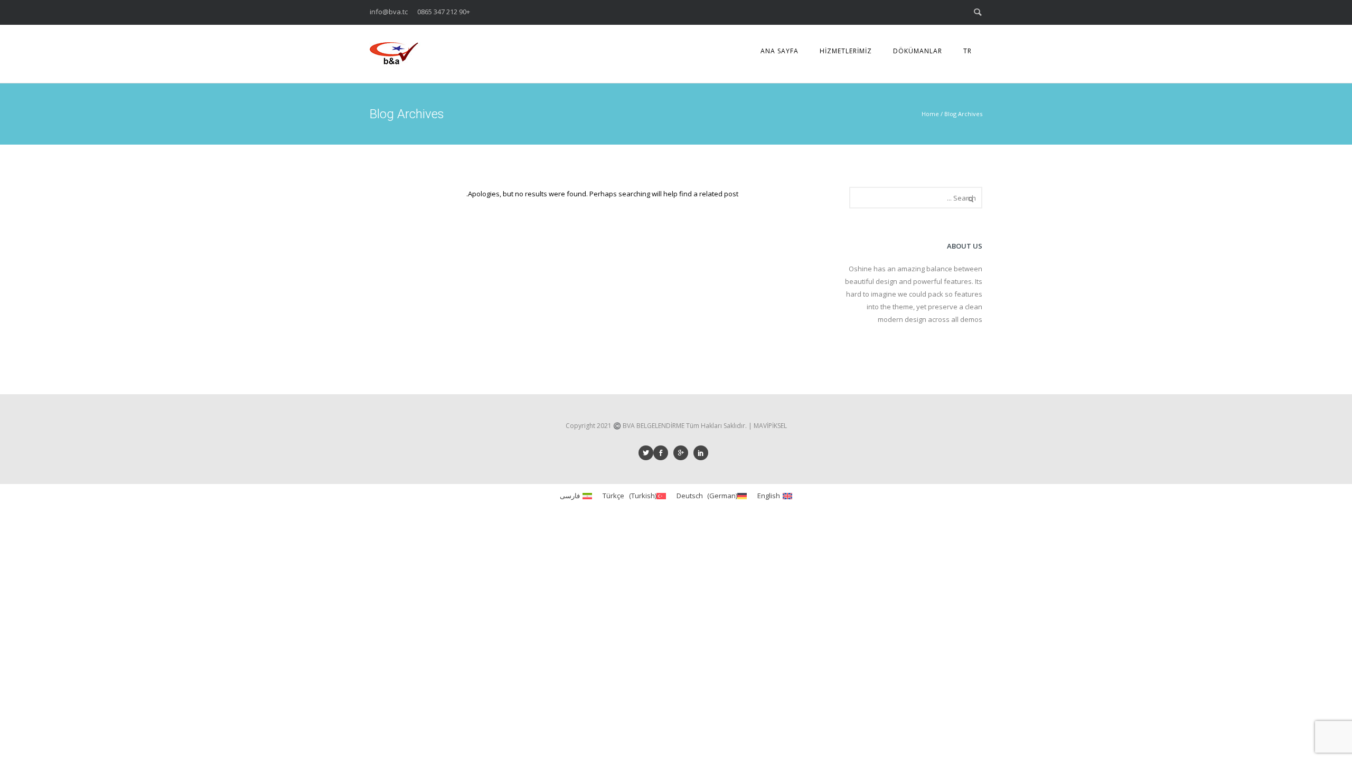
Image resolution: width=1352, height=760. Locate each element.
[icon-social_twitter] (646, 452)
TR (967, 50)
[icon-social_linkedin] (703, 452)
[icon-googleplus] (683, 452)
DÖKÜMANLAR (917, 50)
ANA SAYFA (779, 50)
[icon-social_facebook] (663, 452)
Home (930, 114)
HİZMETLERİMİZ (846, 50)
